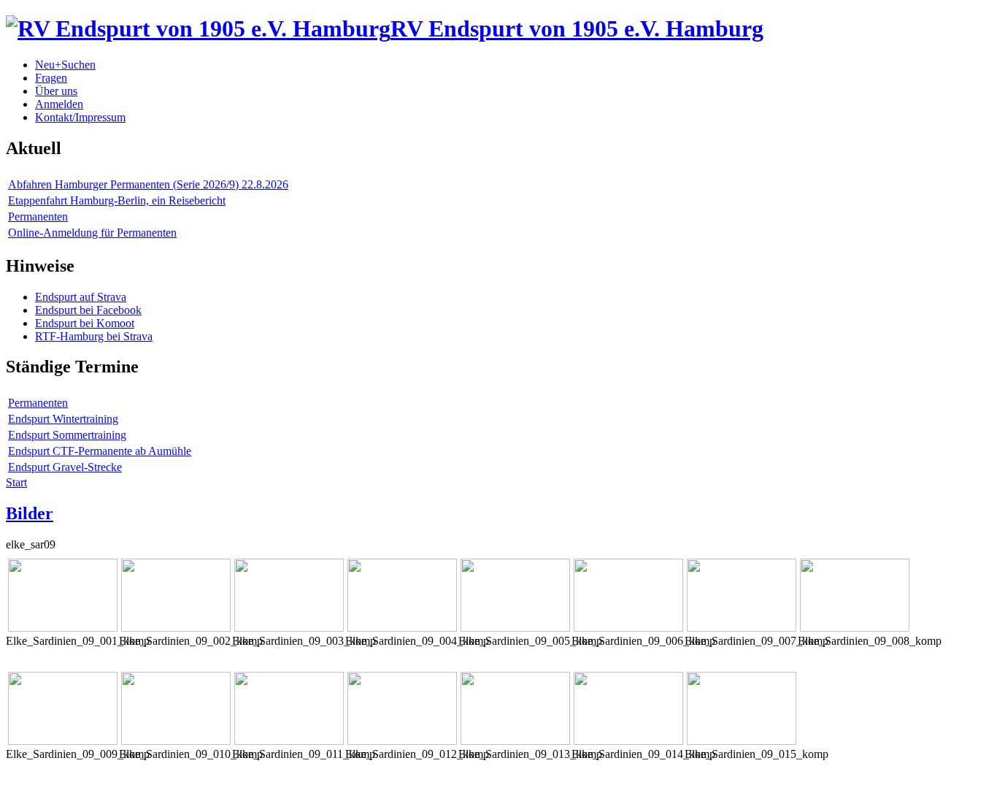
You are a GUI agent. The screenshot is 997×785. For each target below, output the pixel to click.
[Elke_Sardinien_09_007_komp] (741, 627)
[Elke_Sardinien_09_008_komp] (854, 627)
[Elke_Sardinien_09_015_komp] (741, 741)
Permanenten (38, 216)
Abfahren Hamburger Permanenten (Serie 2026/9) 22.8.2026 (148, 184)
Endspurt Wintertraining (63, 419)
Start (16, 482)
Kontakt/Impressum (80, 117)
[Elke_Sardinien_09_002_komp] (176, 627)
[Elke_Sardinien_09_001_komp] (63, 627)
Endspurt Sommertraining (67, 435)
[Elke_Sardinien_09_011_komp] (289, 741)
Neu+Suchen (65, 64)
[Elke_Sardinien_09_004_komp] (402, 627)
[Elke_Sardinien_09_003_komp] (289, 627)
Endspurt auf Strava (80, 297)
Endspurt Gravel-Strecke (65, 467)
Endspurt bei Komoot (84, 323)
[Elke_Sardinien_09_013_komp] (515, 741)
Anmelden (59, 104)
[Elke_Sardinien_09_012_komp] (402, 741)
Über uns (56, 91)
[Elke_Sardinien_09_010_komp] (176, 741)
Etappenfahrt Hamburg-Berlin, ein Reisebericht (117, 200)
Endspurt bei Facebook (88, 310)
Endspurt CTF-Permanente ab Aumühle (99, 451)
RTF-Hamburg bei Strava (94, 336)
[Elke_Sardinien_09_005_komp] (515, 627)
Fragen (51, 78)
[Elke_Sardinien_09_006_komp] (628, 627)
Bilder (29, 513)
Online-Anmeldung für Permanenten (92, 232)
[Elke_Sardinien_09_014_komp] (628, 741)
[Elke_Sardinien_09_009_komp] (63, 741)
